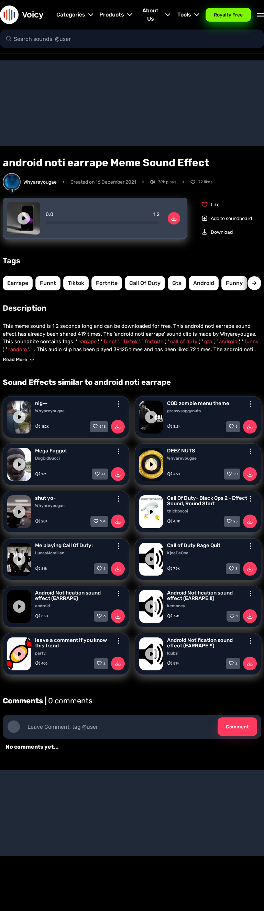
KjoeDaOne (177, 553)
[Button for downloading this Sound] (118, 427)
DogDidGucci (47, 458)
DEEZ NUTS (181, 450)
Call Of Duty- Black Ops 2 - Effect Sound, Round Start (207, 500)
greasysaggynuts (184, 410)
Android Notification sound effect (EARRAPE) (68, 595)
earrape (17, 283)
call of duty (145, 283)
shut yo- (45, 498)
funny (234, 283)
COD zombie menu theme (198, 403)
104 (103, 521)
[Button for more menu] (118, 404)
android (203, 283)
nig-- (41, 403)
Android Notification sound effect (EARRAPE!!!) (200, 595)
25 (235, 521)
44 (103, 474)
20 (235, 474)
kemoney (176, 605)
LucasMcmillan (49, 553)
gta (177, 283)
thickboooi (177, 511)
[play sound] (24, 218)
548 (102, 427)
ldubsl (172, 653)
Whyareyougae (50, 410)
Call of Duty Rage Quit (193, 545)
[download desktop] (174, 218)
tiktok (76, 283)
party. (40, 653)
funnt (48, 283)
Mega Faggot (51, 450)
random (18, 349)
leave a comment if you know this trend (71, 642)
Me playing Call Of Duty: (64, 545)
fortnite (107, 283)
